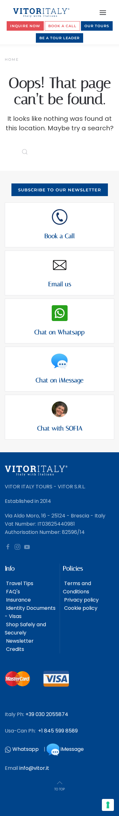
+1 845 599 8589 (58, 730)
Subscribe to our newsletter (59, 189)
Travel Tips (19, 583)
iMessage (72, 749)
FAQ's (12, 591)
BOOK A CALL (62, 26)
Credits (14, 649)
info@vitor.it (34, 768)
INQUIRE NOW (25, 26)
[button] (103, 12)
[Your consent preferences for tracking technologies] (108, 805)
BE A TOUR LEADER (59, 38)
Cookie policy (80, 608)
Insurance (18, 599)
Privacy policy (81, 599)
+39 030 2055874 (46, 714)
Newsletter (19, 641)
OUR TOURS (96, 26)
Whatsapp (25, 749)
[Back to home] (42, 12)
